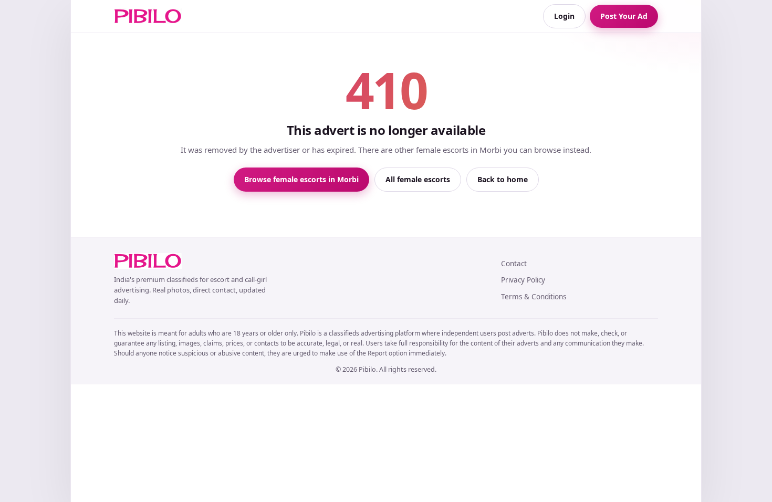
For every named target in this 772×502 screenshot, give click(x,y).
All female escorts (417, 179)
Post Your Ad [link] (624, 16)
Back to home (502, 179)
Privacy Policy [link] (523, 280)
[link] (148, 16)
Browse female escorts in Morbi (301, 179)
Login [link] (564, 16)
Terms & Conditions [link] (533, 296)
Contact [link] (514, 263)
